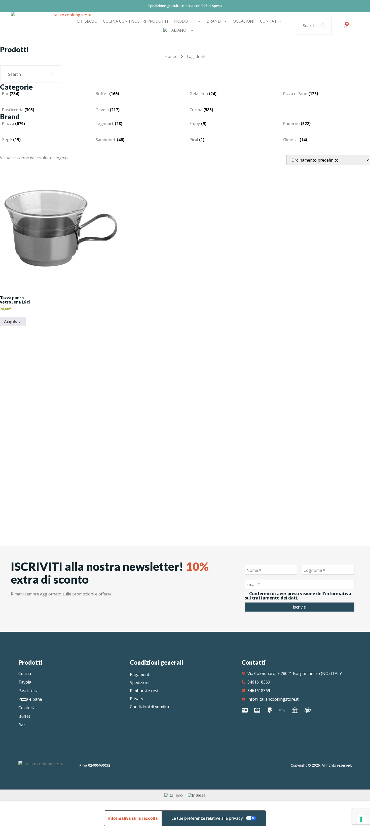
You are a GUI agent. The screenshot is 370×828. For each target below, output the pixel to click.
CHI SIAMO (87, 21)
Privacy (136, 698)
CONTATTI (270, 21)
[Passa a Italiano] (173, 795)
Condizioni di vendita (149, 706)
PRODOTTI (184, 21)
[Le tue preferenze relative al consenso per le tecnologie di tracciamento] (361, 819)
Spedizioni (139, 682)
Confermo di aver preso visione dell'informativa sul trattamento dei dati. (298, 595)
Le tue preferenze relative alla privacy (207, 818)
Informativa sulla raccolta (133, 818)
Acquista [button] (13, 321)
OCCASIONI (243, 21)
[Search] (323, 25)
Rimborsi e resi (144, 690)
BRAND (214, 21)
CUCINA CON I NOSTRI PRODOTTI (135, 21)
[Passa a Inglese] (196, 795)
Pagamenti (140, 674)
